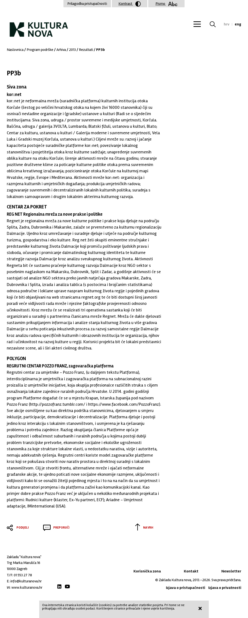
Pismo (160, 3)
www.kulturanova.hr (26, 587)
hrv (226, 24)
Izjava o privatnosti (224, 587)
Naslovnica (15, 49)
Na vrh (148, 528)
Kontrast (125, 3)
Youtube (67, 586)
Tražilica (216, 24)
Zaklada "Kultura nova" (39, 25)
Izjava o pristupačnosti (185, 587)
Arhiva (61, 49)
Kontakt (191, 571)
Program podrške (40, 49)
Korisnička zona (147, 571)
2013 (72, 49)
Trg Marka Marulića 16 (23, 562)
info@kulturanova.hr (26, 581)
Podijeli (22, 528)
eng (238, 24)
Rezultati (86, 49)
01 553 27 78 (23, 575)
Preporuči (61, 528)
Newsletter (231, 571)
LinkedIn (59, 586)
